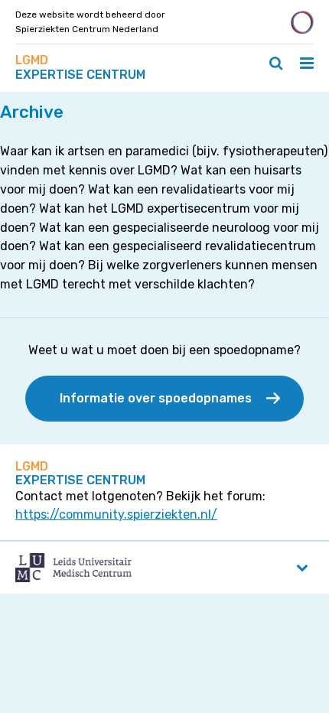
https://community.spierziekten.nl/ (116, 514)
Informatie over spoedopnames (156, 398)
